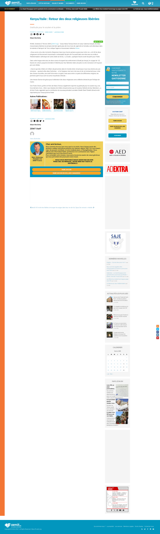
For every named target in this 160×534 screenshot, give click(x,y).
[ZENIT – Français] (15, 3)
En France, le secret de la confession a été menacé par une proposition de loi (120, 325)
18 (114, 367)
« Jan (108, 374)
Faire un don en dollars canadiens (66, 173)
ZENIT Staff (49, 32)
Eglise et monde (57, 3)
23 (108, 370)
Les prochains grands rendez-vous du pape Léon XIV (111, 403)
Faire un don (81, 3)
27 (120, 370)
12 (117, 364)
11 (114, 364)
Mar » (111, 374)
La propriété (110, 526)
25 (114, 370)
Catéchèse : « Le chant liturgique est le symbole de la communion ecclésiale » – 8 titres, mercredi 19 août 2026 (117, 274)
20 (120, 367)
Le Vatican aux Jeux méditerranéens (120, 9)
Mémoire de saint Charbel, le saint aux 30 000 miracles (121, 315)
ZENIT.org (55, 44)
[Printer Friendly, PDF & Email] (98, 42)
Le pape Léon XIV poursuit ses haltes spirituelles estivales (111, 416)
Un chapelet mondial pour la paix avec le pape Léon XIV (121, 307)
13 (120, 364)
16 (108, 367)
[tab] (112, 488)
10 (111, 364)
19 (117, 367)
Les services (118, 526)
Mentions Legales (128, 526)
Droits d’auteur (139, 526)
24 (111, 370)
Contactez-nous (149, 526)
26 (117, 370)
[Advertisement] (66, 191)
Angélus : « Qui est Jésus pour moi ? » (116, 262)
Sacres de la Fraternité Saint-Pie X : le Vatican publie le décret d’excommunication (121, 299)
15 (126, 364)
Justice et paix (59, 32)
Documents (70, 3)
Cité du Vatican (44, 3)
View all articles (35, 138)
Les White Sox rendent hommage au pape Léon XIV (85, 9)
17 (111, 367)
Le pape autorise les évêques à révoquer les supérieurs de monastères (120, 334)
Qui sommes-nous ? (100, 526)
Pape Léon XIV (31, 3)
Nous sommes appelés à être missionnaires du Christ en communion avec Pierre (117, 268)
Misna (77, 48)
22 (126, 367)
